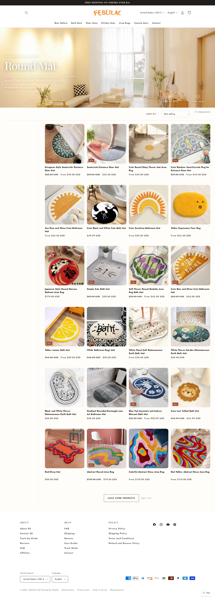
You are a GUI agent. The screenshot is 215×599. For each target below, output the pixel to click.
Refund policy (68, 590)
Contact (68, 553)
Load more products (121, 498)
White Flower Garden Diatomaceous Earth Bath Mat (190, 351)
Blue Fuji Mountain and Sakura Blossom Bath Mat (145, 412)
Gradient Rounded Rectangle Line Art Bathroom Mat (105, 412)
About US (25, 528)
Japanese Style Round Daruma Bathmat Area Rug (61, 290)
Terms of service (100, 590)
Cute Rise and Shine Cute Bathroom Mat (190, 290)
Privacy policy (83, 590)
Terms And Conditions (121, 538)
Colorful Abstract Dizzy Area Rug (146, 472)
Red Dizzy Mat (52, 472)
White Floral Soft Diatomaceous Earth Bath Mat (145, 351)
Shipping (69, 533)
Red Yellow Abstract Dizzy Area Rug (190, 472)
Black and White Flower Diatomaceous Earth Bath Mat (60, 412)
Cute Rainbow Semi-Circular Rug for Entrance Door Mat (190, 169)
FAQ (22, 548)
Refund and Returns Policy (124, 543)
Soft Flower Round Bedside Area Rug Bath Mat (146, 290)
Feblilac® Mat (34, 590)
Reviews (25, 543)
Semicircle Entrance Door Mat (103, 167)
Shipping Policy (118, 533)
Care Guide (71, 543)
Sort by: (151, 114)
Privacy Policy (117, 528)
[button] (26, 12)
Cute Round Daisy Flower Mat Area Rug (147, 169)
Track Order (71, 548)
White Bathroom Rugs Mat (101, 350)
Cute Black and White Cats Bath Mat (106, 228)
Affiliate (25, 553)
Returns (68, 538)
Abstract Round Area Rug (100, 472)
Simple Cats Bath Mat (98, 289)
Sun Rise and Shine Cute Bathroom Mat (63, 230)
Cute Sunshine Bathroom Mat (144, 228)
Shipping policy (117, 590)
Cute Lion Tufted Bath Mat (185, 411)
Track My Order (29, 538)
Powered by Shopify (50, 590)
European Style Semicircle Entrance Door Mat (64, 169)
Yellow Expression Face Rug (186, 228)
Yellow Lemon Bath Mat (57, 350)
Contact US (26, 533)
